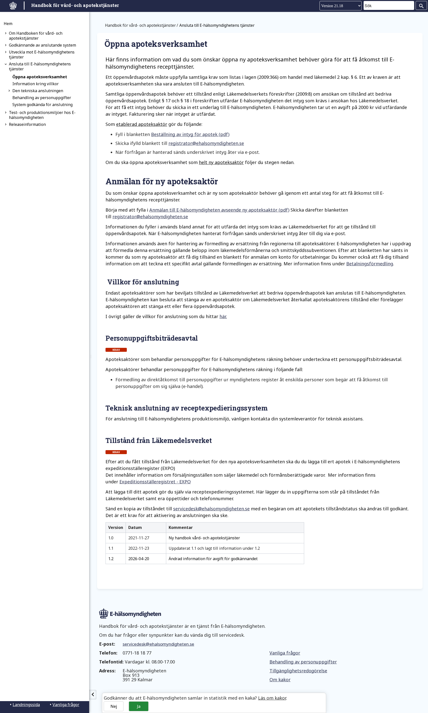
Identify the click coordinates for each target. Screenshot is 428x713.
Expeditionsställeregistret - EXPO (155, 482)
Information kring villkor (35, 83)
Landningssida (26, 704)
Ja (138, 706)
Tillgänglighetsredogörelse (298, 671)
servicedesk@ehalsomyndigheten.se (211, 509)
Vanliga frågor (66, 704)
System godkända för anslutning (42, 104)
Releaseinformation (27, 124)
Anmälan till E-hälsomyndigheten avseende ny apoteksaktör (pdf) (219, 210)
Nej (113, 706)
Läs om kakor (272, 698)
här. (223, 316)
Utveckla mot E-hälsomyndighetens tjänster (42, 54)
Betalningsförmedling (369, 264)
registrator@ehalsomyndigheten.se (206, 143)
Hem (8, 23)
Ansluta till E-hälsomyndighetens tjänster (40, 66)
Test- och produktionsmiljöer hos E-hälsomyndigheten (42, 115)
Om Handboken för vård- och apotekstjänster (35, 35)
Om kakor (280, 680)
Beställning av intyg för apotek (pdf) (190, 134)
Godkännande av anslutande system (42, 45)
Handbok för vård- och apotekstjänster (140, 25)
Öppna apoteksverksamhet (39, 77)
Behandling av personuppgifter (41, 97)
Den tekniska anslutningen (37, 90)
